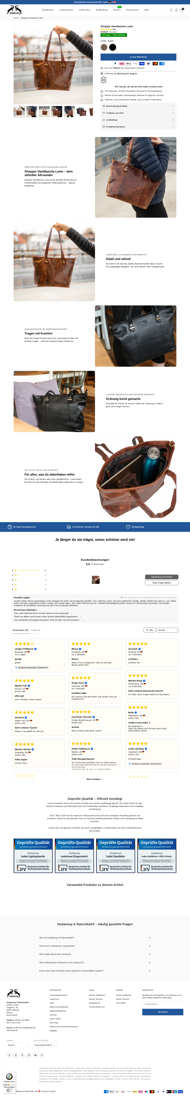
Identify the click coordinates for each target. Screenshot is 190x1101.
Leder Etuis (84, 10)
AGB (52, 1003)
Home (16, 18)
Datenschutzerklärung (59, 1007)
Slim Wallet (121, 1003)
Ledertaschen (66, 10)
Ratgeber (53, 1031)
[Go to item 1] (96, 580)
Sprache (10, 1040)
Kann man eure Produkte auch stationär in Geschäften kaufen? (71, 971)
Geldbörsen (48, 10)
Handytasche (94, 1003)
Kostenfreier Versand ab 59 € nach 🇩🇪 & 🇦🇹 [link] (95, 2)
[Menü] (14, 1073)
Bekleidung (102, 10)
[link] (36, 527)
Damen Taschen (96, 999)
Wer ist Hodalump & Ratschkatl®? (56, 937)
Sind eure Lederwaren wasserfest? (57, 946)
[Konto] (176, 10)
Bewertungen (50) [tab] (21, 630)
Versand (53, 1015)
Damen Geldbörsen (97, 995)
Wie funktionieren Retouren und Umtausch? (61, 962)
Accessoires (132, 10)
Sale (146, 10)
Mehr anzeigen (94, 779)
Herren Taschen (122, 999)
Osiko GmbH (55, 1019)
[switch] (9, 1090)
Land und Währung (40, 1040)
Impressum (54, 999)
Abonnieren (163, 1012)
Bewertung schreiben (161, 577)
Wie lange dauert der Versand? (55, 954)
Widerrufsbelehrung (58, 1011)
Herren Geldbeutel (123, 995)
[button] (86, 64)
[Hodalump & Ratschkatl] (14, 9)
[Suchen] (171, 10)
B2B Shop (54, 1023)
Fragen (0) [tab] (35, 630)
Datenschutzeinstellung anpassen (64, 1027)
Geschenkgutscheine (58, 995)
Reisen (117, 8)
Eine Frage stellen (162, 583)
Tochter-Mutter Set (97, 1007)
